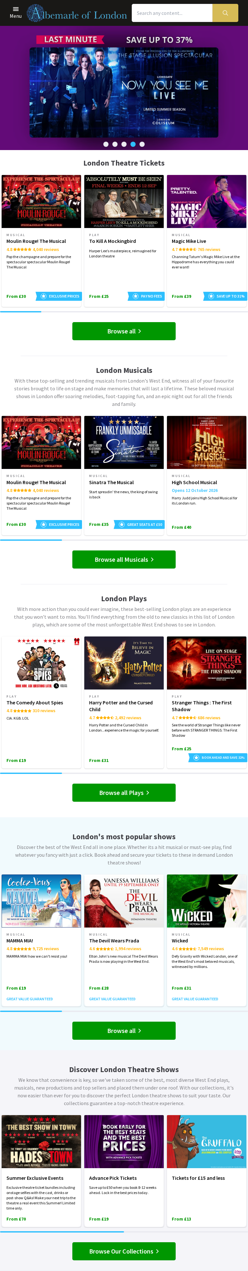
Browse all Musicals (121, 559)
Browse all (121, 331)
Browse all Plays (121, 792)
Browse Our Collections (121, 1251)
